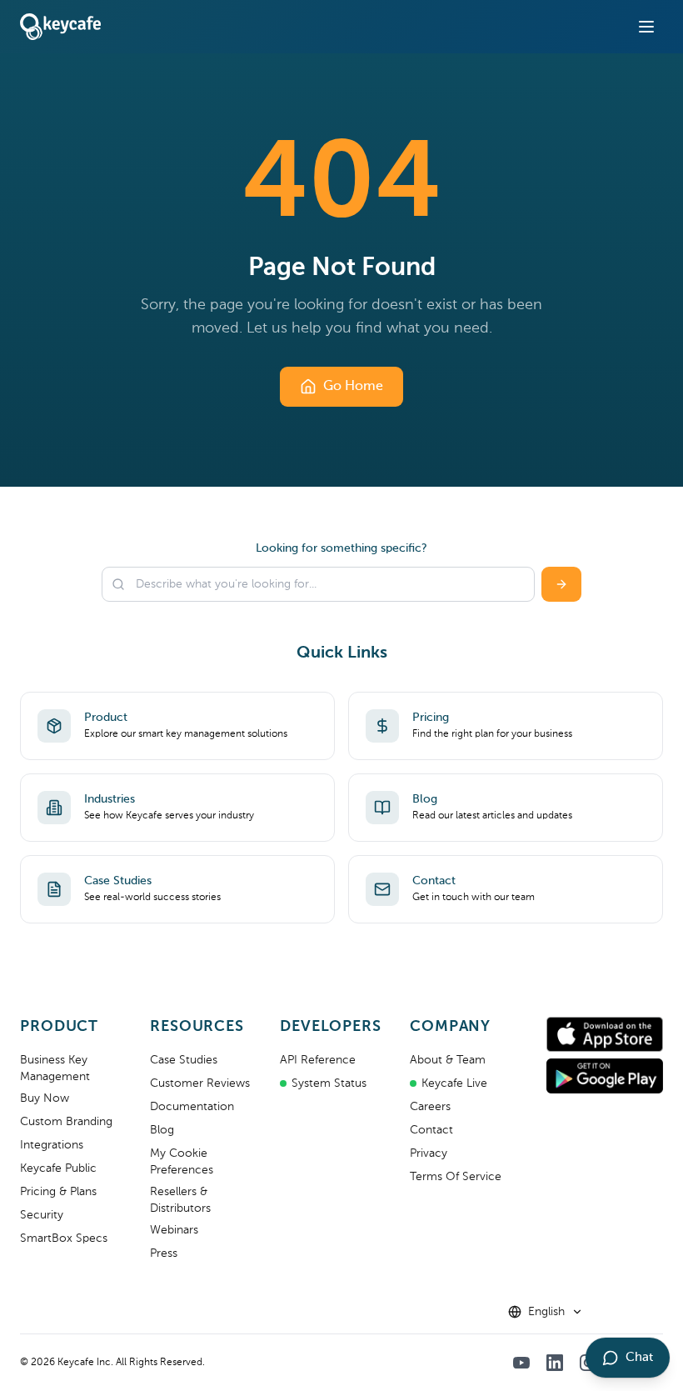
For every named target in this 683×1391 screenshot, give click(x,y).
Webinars (174, 1230)
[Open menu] (646, 26)
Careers (430, 1107)
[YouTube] (521, 1362)
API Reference (318, 1060)
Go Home (353, 386)
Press (163, 1253)
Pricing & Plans (58, 1192)
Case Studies (183, 1060)
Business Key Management (55, 1068)
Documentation (192, 1107)
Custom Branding (66, 1122)
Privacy (428, 1153)
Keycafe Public (58, 1168)
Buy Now (44, 1098)
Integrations (51, 1145)
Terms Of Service (455, 1177)
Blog (162, 1130)
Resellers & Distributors (180, 1200)
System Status (329, 1083)
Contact (431, 1130)
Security (41, 1215)
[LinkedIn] (554, 1362)
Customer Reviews (200, 1083)
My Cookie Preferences (181, 1162)
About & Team (448, 1060)
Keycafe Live (454, 1083)
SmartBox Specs (63, 1238)
